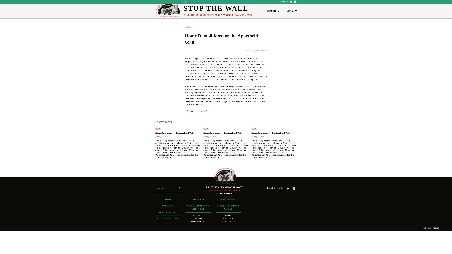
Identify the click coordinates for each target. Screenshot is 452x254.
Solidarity (198, 218)
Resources (228, 199)
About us (168, 206)
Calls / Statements (198, 221)
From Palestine (198, 215)
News (188, 27)
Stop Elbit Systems (228, 221)
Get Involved (168, 212)
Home (168, 199)
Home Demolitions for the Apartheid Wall (174, 133)
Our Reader (228, 215)
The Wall (198, 199)
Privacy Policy (168, 219)
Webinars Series (228, 218)
